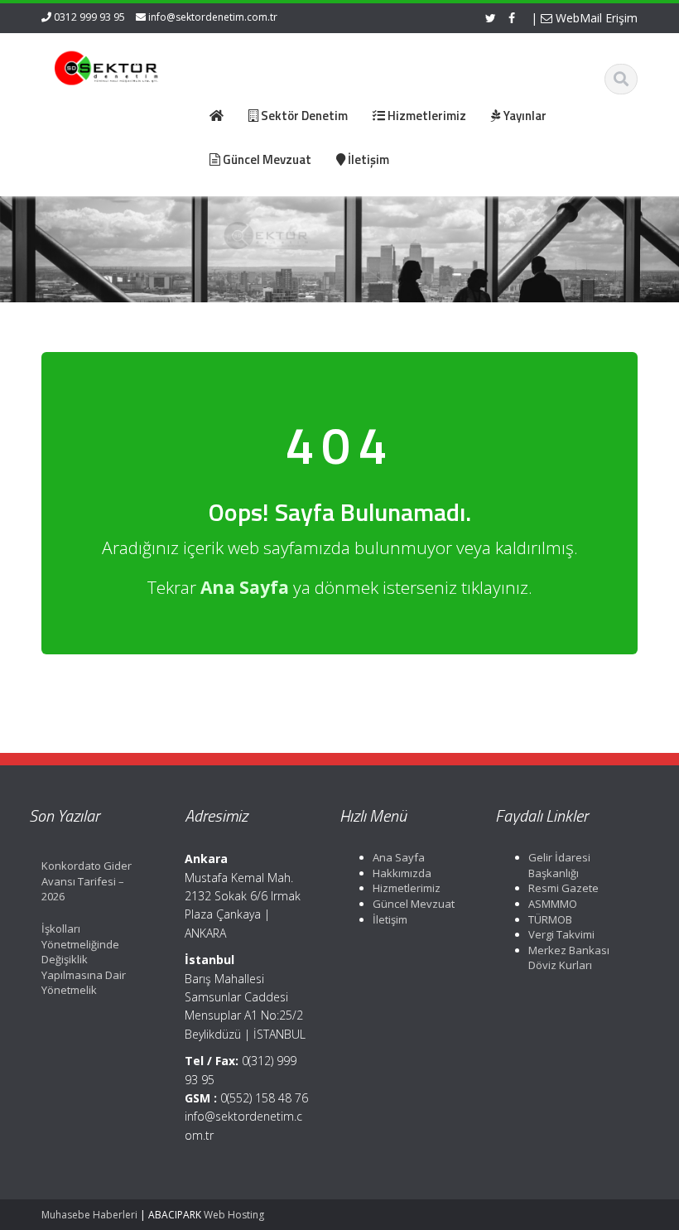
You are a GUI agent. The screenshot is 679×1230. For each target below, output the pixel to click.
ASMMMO (552, 903)
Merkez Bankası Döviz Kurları (568, 958)
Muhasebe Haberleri (89, 1215)
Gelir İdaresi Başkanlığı (559, 865)
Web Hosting (234, 1215)
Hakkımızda (402, 873)
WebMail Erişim (595, 18)
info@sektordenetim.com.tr (212, 17)
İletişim (390, 919)
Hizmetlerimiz (407, 887)
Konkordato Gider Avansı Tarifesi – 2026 (86, 881)
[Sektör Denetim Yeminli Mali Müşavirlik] (106, 66)
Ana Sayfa (399, 857)
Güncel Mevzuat (414, 903)
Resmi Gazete (563, 887)
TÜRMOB (550, 919)
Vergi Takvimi (561, 934)
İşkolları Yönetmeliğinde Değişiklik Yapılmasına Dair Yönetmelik (83, 959)
